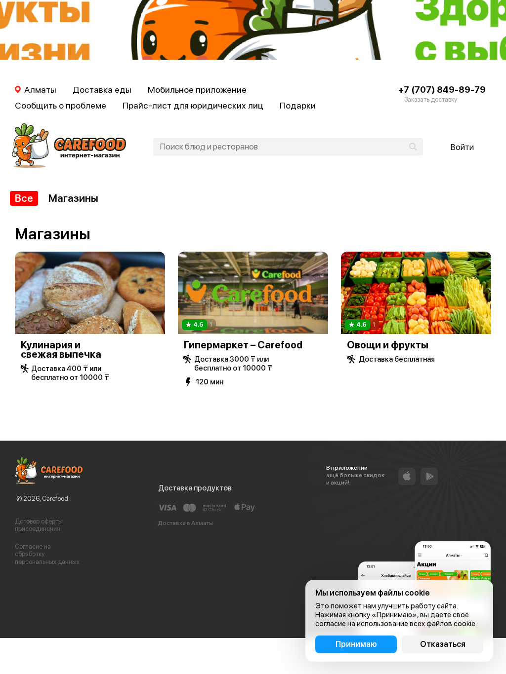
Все (24, 198)
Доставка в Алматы (185, 523)
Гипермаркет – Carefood (243, 345)
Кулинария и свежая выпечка (61, 349)
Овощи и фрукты (387, 345)
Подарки (298, 105)
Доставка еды (102, 89)
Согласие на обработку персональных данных (47, 554)
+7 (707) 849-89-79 (442, 89)
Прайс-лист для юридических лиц (193, 105)
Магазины (73, 198)
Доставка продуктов (195, 488)
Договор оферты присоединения (39, 525)
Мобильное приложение (197, 89)
